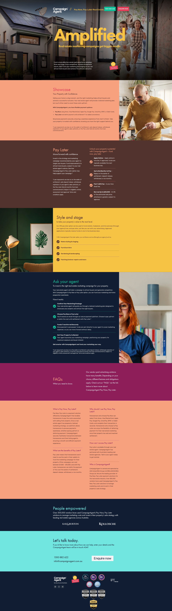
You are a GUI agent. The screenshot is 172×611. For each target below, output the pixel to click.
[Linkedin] (62, 586)
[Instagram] (59, 586)
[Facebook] (55, 586)
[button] (102, 558)
